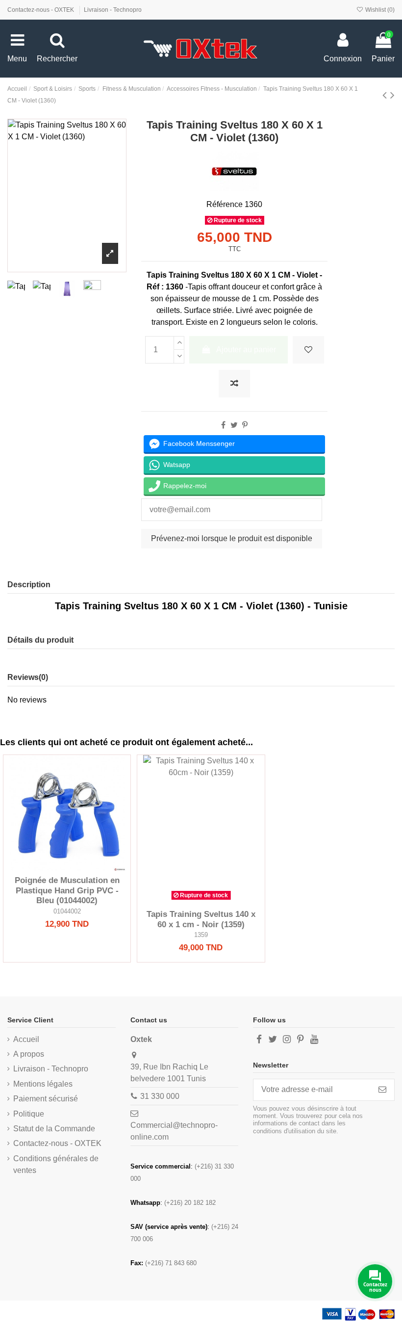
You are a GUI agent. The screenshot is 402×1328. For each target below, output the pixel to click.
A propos (28, 1054)
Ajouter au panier (246, 349)
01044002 (67, 911)
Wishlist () (379, 9)
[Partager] (223, 425)
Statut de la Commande (54, 1128)
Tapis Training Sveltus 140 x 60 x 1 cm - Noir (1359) (201, 919)
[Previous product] (386, 95)
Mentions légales (43, 1084)
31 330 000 (159, 1096)
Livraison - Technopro (113, 9)
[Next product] (392, 95)
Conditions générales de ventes (56, 1164)
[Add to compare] (234, 383)
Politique (28, 1114)
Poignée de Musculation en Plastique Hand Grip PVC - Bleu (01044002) (67, 890)
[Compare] (67, 867)
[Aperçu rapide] (83, 867)
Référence (224, 204)
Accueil (26, 1039)
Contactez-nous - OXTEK (41, 9)
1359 (201, 934)
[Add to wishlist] (308, 350)
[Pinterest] (245, 425)
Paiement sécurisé (45, 1098)
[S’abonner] (382, 1089)
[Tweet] (234, 425)
